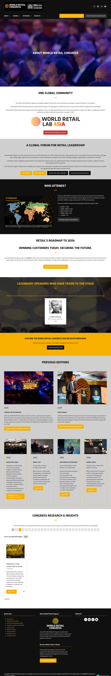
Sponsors (26, 16)
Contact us (10, 619)
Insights (37, 16)
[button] (71, 16)
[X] (94, 6)
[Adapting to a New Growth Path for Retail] (15, 568)
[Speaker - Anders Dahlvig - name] (55, 311)
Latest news (10, 627)
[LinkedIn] (98, 6)
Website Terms (11, 634)
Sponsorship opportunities (15, 623)
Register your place (12, 621)
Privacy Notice (11, 631)
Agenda (15, 16)
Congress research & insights (15, 625)
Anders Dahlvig (55, 317)
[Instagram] (101, 6)
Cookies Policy (11, 636)
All (13, 530)
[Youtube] (105, 6)
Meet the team (11, 629)
